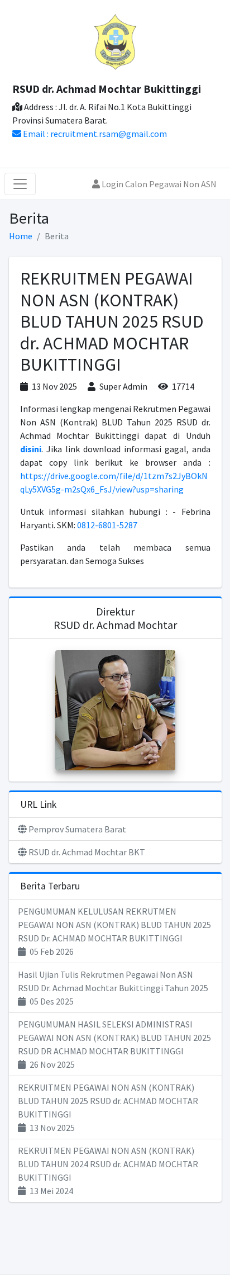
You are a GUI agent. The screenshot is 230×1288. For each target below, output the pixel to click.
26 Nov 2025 (114, 1044)
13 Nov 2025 (108, 1107)
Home (20, 236)
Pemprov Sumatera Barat (76, 829)
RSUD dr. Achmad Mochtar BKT (86, 852)
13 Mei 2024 (108, 1170)
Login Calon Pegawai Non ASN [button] (158, 184)
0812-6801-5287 (107, 525)
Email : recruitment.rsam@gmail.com (94, 133)
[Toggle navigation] (20, 184)
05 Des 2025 (113, 988)
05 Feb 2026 (114, 931)
